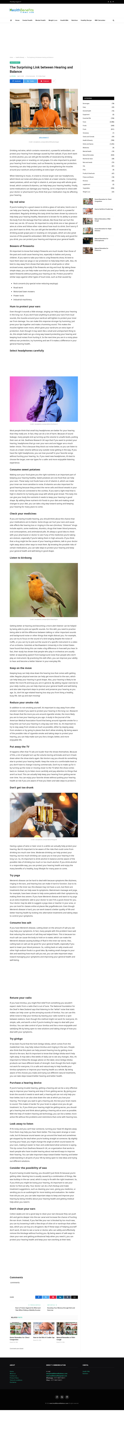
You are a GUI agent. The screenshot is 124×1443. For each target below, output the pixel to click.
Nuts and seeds (87, 162)
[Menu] (11, 20)
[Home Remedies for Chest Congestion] (20, 1328)
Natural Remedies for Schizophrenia (101, 239)
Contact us (13, 1376)
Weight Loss (53, 20)
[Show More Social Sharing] (54, 81)
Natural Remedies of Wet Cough (66, 1339)
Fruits (84, 129)
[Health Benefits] (22, 10)
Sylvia (13, 76)
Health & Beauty (15, 62)
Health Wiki (64, 20)
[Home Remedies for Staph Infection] (88, 231)
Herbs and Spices (88, 144)
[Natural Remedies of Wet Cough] (67, 1328)
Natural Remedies (88, 155)
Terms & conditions (16, 1380)
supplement (86, 184)
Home (17, 20)
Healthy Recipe (86, 20)
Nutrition (74, 20)
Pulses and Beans (88, 177)
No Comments (31, 76)
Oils (84, 166)
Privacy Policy (14, 1378)
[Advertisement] (62, 39)
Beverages (86, 103)
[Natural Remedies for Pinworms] (88, 250)
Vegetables (86, 188)
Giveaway (86, 133)
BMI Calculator (100, 20)
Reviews (85, 181)
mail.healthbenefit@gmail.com (56, 1376)
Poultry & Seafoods (89, 173)
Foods (85, 125)
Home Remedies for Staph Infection (103, 229)
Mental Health (40, 20)
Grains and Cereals (88, 136)
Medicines (86, 147)
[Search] (113, 20)
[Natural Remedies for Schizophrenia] (88, 240)
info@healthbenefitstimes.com (56, 1373)
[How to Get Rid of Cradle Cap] (44, 1328)
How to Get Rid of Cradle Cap (43, 1337)
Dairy (84, 107)
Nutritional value (88, 158)
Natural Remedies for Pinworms (101, 249)
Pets (84, 170)
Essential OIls (87, 118)
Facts (84, 122)
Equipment (86, 114)
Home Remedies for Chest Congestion (19, 1339)
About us (13, 1373)
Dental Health (27, 20)
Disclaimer (13, 1382)
